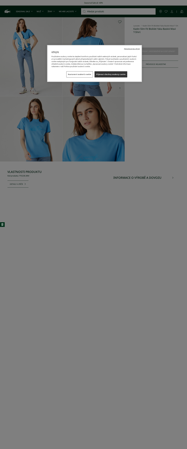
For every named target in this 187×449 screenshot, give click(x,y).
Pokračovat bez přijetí (132, 49)
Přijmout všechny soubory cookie (111, 74)
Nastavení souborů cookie (79, 74)
